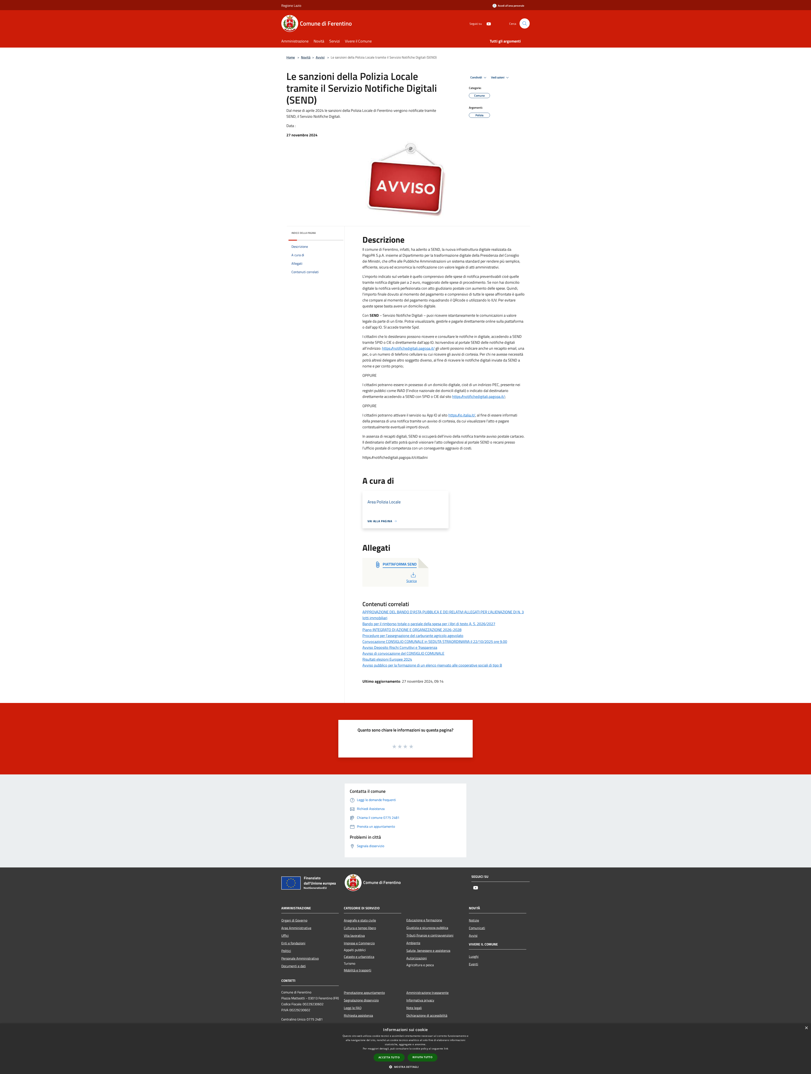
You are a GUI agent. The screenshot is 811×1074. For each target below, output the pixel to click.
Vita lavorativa (354, 935)
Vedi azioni (498, 77)
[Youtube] (487, 23)
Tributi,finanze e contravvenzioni (429, 935)
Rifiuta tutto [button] (422, 1057)
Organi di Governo (294, 920)
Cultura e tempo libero (360, 927)
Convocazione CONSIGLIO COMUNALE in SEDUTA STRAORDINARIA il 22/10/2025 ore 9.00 (434, 641)
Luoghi (474, 956)
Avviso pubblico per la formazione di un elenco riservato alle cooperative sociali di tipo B (432, 665)
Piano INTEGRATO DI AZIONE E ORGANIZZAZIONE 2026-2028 (411, 630)
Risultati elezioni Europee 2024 (387, 659)
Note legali (414, 1007)
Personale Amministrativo (300, 958)
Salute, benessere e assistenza (428, 950)
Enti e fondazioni (293, 943)
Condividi (476, 77)
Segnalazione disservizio (361, 1000)
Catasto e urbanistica (359, 956)
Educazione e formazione (424, 920)
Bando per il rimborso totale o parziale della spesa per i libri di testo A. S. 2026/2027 (428, 624)
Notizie (474, 920)
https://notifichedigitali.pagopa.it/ (408, 348)
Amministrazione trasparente (427, 992)
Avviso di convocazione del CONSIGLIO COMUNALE (403, 653)
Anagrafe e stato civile (360, 920)
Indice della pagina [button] (303, 233)
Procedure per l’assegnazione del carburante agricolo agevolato (412, 635)
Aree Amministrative (296, 927)
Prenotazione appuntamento (364, 992)
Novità (305, 57)
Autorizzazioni (416, 958)
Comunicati (477, 927)
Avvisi (320, 57)
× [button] (806, 1028)
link (446, 1048)
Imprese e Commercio (359, 943)
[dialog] (405, 1048)
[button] (405, 1067)
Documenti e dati (293, 966)
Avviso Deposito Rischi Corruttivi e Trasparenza (399, 647)
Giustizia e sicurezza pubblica (427, 927)
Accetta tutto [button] (389, 1057)
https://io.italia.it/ (461, 415)
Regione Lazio (291, 5)
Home (290, 57)
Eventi (473, 964)
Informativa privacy (420, 1000)
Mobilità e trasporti (357, 970)
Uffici (285, 935)
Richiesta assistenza (358, 1015)
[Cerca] (525, 23)
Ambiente (413, 942)
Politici (286, 950)
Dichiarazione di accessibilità (426, 1015)
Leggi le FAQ (353, 1007)
